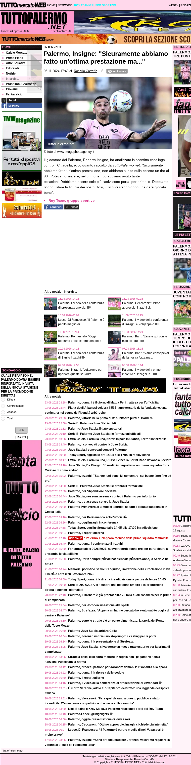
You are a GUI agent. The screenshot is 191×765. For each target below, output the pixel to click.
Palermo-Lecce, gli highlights (88, 714)
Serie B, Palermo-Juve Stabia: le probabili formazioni (105, 486)
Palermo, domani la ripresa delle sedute (96, 672)
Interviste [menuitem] (12, 79)
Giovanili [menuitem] (12, 89)
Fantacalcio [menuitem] (14, 94)
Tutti (9, 418)
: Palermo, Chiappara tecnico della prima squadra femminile (119, 538)
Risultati (21, 437)
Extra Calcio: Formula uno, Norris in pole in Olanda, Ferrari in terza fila (117, 439)
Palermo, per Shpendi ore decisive (92, 491)
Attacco (11, 411)
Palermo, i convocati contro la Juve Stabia (98, 444)
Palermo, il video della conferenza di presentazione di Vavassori (113, 683)
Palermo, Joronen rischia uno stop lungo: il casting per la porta (112, 636)
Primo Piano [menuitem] (14, 58)
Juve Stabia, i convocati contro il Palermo (97, 449)
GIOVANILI (181, 329)
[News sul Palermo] (33, 20)
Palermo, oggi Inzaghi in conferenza (93, 522)
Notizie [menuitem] (11, 73)
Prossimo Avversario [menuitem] (21, 84)
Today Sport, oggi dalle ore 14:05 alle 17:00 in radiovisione (109, 455)
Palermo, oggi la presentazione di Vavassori (99, 719)
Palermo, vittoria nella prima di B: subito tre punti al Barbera (110, 418)
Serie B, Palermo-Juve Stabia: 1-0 (92, 423)
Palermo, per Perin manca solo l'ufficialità (97, 517)
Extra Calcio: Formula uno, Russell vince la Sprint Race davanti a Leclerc (119, 460)
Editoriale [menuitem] (12, 68)
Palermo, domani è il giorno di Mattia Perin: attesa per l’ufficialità (113, 402)
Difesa (11, 399)
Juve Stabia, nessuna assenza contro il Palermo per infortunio (112, 496)
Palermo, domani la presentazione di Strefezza (101, 641)
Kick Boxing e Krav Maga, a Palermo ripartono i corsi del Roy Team (115, 709)
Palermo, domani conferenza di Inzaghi (95, 543)
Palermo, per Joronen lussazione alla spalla (99, 605)
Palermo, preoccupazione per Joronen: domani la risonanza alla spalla (117, 667)
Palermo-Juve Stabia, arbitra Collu (92, 631)
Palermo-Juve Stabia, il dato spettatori (95, 428)
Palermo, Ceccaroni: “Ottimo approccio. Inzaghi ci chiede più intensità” (118, 724)
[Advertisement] (22, 292)
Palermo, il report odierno (86, 533)
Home (6, 47)
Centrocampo (15, 405)
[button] (21, 430)
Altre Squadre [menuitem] (16, 63)
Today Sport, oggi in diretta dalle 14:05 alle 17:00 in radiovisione (113, 527)
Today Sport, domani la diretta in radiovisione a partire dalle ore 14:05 (117, 579)
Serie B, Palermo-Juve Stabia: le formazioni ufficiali (104, 434)
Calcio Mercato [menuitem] (16, 52)
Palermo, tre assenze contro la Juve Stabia (98, 501)
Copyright (102, 762)
